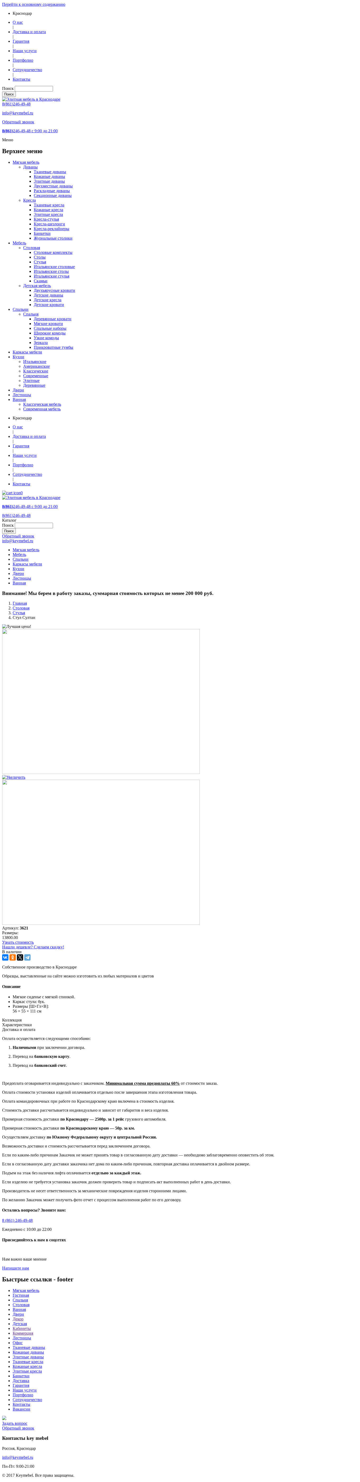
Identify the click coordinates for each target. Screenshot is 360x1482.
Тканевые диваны (50, 171)
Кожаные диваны (49, 176)
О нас (18, 22)
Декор (18, 1319)
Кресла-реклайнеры (51, 228)
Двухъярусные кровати (54, 290)
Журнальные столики (53, 238)
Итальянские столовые (54, 266)
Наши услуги (25, 51)
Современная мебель (42, 409)
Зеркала (41, 342)
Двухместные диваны (53, 186)
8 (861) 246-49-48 (17, 1220)
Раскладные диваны (52, 190)
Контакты (21, 79)
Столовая (31, 247)
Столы (40, 257)
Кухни (18, 357)
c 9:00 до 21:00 (30, 131)
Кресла (29, 200)
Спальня (30, 314)
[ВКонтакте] (5, 957)
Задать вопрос (14, 1423)
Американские (36, 366)
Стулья (40, 262)
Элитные (31, 380)
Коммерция (23, 1333)
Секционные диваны (53, 195)
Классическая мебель (42, 404)
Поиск (8, 88)
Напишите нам (15, 1268)
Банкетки (42, 233)
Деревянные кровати (52, 319)
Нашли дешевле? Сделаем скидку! (33, 947)
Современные (35, 376)
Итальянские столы (51, 271)
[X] (20, 957)
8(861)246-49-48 (16, 104)
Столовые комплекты (53, 252)
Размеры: (10, 933)
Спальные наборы (50, 328)
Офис (18, 1342)
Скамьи (40, 281)
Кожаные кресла (48, 209)
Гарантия (21, 41)
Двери (18, 390)
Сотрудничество (27, 69)
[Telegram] (27, 957)
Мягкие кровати (48, 323)
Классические (35, 371)
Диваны (30, 167)
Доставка (21, 1380)
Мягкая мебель (26, 162)
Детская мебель (37, 285)
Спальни (20, 309)
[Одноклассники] (12, 957)
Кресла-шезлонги (49, 224)
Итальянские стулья (51, 276)
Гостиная (21, 1295)
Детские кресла (47, 300)
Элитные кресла (48, 214)
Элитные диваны (49, 181)
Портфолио (23, 60)
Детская (20, 1323)
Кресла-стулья (46, 219)
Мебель (19, 243)
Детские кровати (49, 304)
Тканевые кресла (49, 205)
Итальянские (34, 361)
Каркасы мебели (27, 352)
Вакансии (21, 1409)
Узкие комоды (46, 338)
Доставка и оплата (29, 32)
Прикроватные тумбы (53, 347)
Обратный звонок (18, 122)
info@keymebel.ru (17, 113)
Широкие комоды (50, 333)
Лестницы (22, 395)
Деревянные (34, 385)
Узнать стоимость (18, 942)
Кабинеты (22, 1328)
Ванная (19, 399)
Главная (20, 603)
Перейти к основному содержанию (33, 4)
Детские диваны (48, 295)
